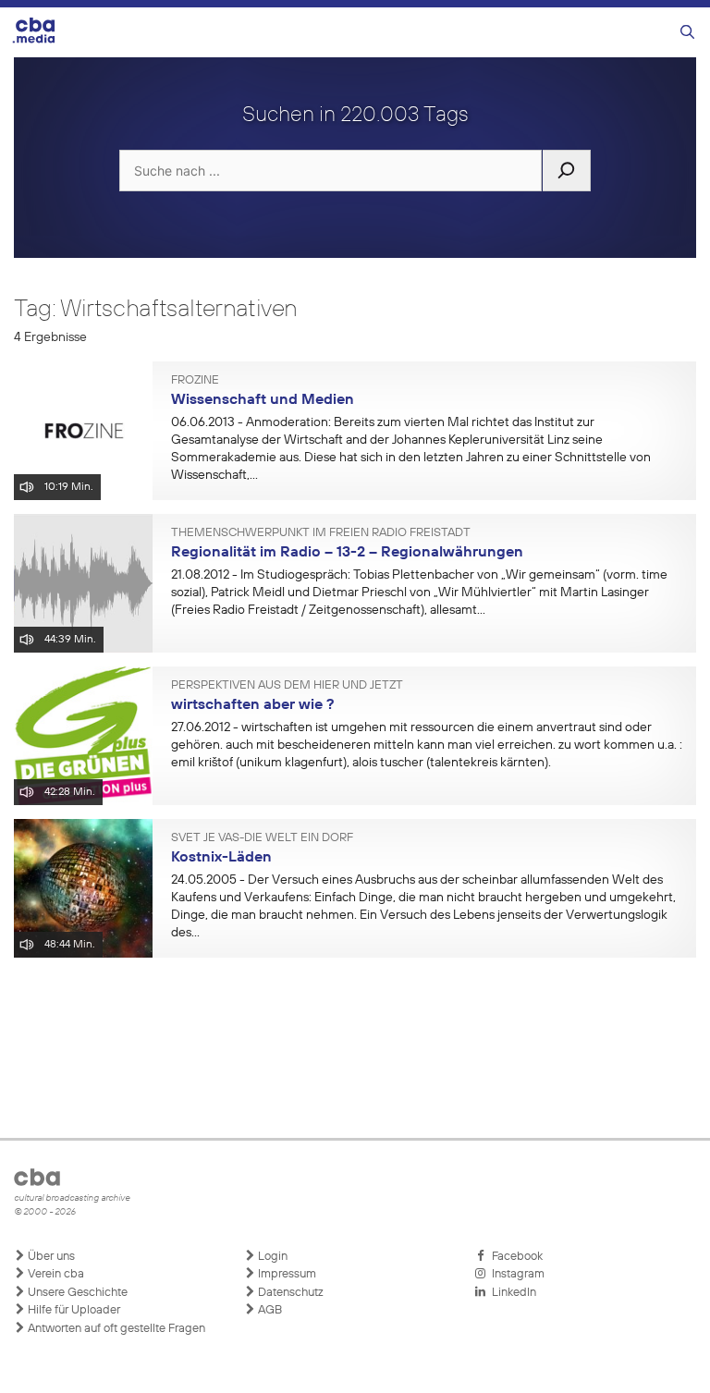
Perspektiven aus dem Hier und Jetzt (287, 685)
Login (271, 1257)
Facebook (514, 1257)
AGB (268, 1310)
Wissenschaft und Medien (262, 400)
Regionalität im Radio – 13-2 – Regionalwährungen (347, 552)
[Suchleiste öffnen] (687, 32)
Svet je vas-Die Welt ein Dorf (262, 838)
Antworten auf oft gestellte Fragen (115, 1329)
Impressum (285, 1274)
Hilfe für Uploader (72, 1310)
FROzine (195, 380)
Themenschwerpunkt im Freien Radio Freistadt (321, 533)
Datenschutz (289, 1293)
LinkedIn (511, 1293)
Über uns (50, 1257)
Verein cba (54, 1274)
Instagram (515, 1274)
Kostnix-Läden (221, 857)
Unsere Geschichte (76, 1293)
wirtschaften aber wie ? (252, 705)
